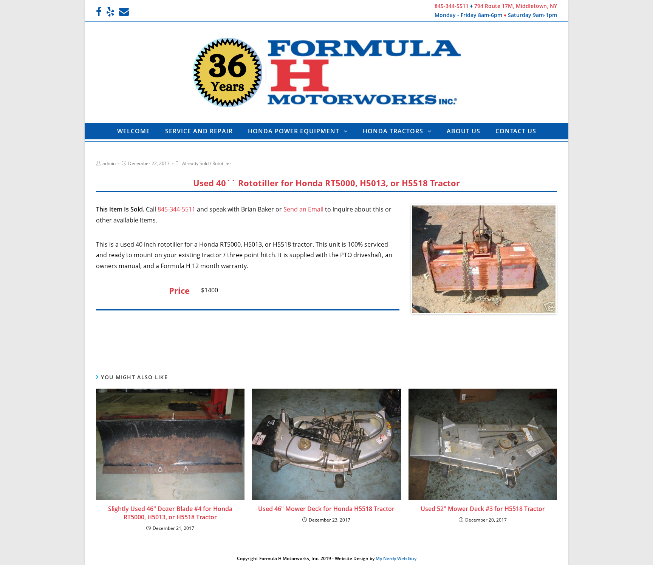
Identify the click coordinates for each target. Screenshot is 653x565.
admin (109, 163)
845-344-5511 (452, 5)
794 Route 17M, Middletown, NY (515, 5)
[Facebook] (100, 12)
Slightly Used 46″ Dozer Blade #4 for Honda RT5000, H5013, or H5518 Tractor (170, 513)
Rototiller (221, 163)
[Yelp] (110, 12)
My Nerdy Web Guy (396, 558)
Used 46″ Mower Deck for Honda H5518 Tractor (326, 509)
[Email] (124, 12)
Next (566, 259)
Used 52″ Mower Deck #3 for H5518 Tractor (483, 509)
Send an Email (303, 209)
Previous (401, 259)
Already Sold (195, 163)
